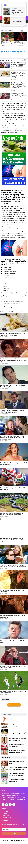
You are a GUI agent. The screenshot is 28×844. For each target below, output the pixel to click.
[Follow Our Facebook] (3, 804)
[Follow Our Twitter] (6, 804)
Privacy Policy (6, 815)
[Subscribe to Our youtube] (13, 804)
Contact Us (5, 811)
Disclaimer (5, 813)
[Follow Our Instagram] (10, 804)
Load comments (14, 705)
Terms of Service (7, 817)
